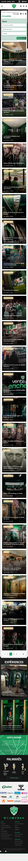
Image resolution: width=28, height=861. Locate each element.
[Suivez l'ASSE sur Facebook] (5, 818)
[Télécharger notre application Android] (23, 818)
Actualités (9, 12)
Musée (13, 1)
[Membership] (23, 6)
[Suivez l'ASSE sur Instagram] (10, 818)
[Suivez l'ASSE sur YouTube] (13, 818)
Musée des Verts (15, 12)
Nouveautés (18, 836)
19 (23, 654)
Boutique (9, 1)
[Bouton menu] (2, 6)
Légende (17, 829)
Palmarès (3, 823)
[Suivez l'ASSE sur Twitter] (8, 818)
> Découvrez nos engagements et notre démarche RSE (14, 751)
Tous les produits (19, 834)
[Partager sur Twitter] (23, 14)
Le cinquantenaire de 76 (6, 839)
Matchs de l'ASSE (19, 841)
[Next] (25, 769)
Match (16, 825)
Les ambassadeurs (5, 825)
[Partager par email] (25, 14)
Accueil (3, 12)
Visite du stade (18, 845)
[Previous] (3, 769)
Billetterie (3, 1)
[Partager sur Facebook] (20, 14)
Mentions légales (18, 848)
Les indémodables (19, 823)
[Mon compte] (20, 6)
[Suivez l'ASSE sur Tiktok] (15, 818)
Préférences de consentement (16, 850)
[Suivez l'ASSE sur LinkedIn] (18, 818)
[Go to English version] (26, 6)
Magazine (17, 827)
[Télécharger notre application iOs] (20, 818)
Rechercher (22, 38)
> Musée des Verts (14, 778)
